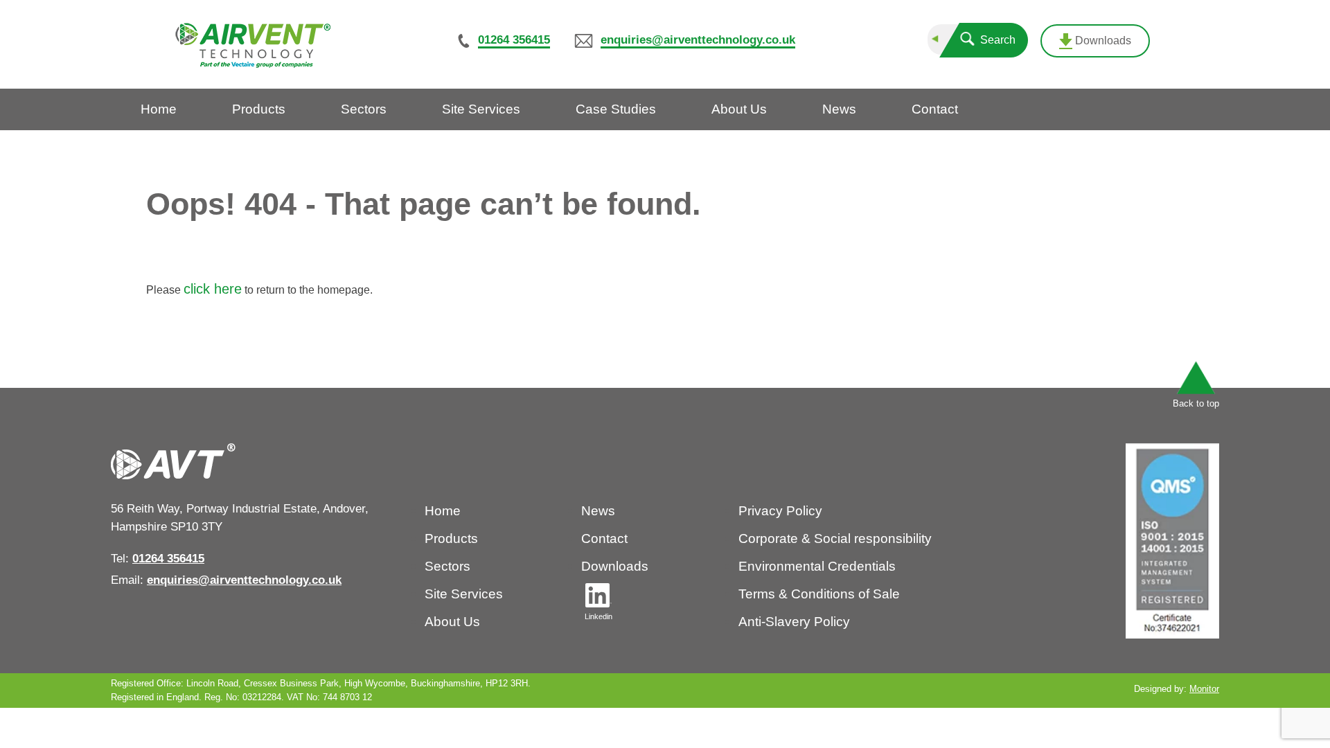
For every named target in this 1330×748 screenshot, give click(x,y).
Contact (604, 538)
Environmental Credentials (817, 566)
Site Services (464, 594)
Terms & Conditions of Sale (819, 594)
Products (451, 538)
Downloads (1101, 40)
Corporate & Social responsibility (835, 538)
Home (443, 511)
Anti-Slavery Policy (794, 621)
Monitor (1204, 689)
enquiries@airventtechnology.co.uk (698, 39)
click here (213, 288)
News (598, 511)
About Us (452, 621)
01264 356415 (514, 39)
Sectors (447, 566)
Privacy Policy (780, 511)
